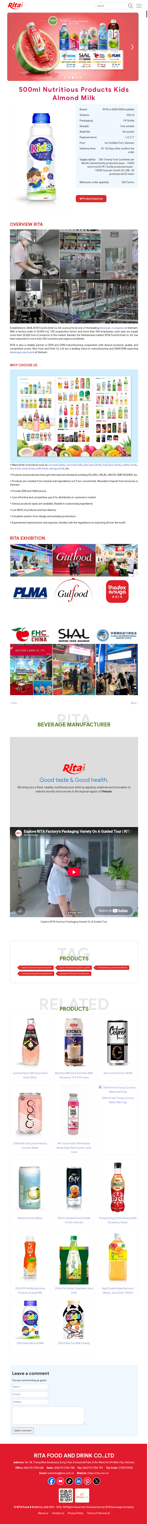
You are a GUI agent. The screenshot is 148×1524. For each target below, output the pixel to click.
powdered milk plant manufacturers (75, 974)
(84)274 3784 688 (33, 1467)
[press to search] (130, 5)
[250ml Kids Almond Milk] (30, 1319)
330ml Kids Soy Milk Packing (74, 1343)
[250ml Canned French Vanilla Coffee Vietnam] (74, 1186)
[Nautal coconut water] (30, 1186)
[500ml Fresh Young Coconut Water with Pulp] (118, 1089)
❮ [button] (13, 46)
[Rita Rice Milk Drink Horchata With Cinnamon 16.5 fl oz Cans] (74, 1042)
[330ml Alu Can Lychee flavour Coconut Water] (30, 1112)
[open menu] (139, 6)
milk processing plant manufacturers (36, 974)
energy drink (56, 468)
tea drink (15, 468)
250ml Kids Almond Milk (30, 1343)
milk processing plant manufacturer (112, 968)
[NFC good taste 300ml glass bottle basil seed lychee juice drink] (74, 1112)
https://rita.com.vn (98, 1473)
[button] (65, 77)
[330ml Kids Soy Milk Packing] (74, 1319)
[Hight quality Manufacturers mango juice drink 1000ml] (117, 1257)
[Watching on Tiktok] (69, 1481)
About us (43, 1513)
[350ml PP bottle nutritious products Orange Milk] (30, 1257)
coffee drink (129, 464)
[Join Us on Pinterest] (87, 1481)
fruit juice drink (112, 464)
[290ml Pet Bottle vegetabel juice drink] (74, 1257)
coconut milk (74, 464)
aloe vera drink (92, 464)
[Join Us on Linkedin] (78, 1481)
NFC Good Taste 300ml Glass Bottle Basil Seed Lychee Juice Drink (74, 1148)
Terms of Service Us (98, 1513)
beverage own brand (22, 352)
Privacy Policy (75, 1513)
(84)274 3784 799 (93, 1467)
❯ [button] (132, 46)
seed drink (28, 468)
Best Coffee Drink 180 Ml (118, 1073)
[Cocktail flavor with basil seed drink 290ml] (30, 1042)
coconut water (56, 464)
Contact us (58, 1513)
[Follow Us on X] (96, 1481)
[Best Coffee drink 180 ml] (117, 1042)
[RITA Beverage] (15, 6)
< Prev (13, 703)
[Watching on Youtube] (60, 1481)
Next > (134, 703)
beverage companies (112, 327)
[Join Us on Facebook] (51, 1481)
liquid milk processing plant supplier (74, 968)
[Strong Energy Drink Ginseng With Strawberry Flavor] (117, 1186)
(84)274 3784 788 (64, 1467)
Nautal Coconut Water (30, 1218)
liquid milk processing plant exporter (36, 968)
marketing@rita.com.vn (60, 1473)
